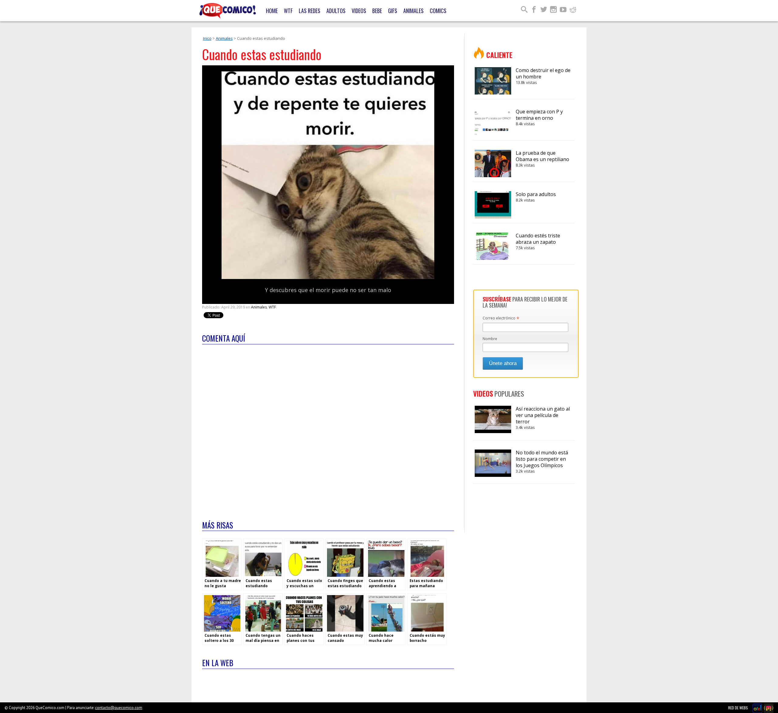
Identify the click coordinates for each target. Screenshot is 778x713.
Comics (438, 11)
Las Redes (309, 11)
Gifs (392, 11)
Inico (207, 38)
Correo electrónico (501, 318)
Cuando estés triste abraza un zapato (538, 241)
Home (272, 11)
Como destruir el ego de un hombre (543, 76)
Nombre (490, 338)
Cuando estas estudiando (262, 54)
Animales (413, 11)
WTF (288, 11)
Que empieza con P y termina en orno (539, 117)
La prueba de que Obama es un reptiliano (542, 159)
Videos (359, 11)
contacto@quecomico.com (118, 707)
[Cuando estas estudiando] (328, 277)
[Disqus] (328, 429)
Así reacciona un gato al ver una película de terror (543, 417)
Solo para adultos (536, 197)
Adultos (336, 11)
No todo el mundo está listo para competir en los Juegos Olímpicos (542, 461)
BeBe (377, 11)
